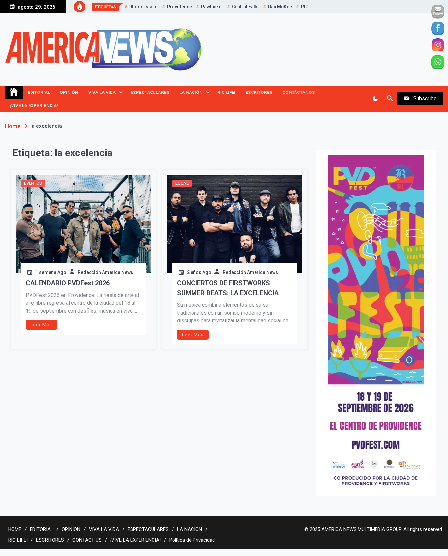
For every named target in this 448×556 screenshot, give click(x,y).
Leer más (41, 324)
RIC (304, 6)
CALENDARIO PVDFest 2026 (68, 283)
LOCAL (182, 183)
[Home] (14, 92)
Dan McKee (280, 6)
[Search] (389, 98)
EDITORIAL (39, 92)
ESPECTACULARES (150, 92)
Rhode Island (143, 6)
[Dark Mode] (375, 98)
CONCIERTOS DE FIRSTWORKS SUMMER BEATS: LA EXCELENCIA (228, 288)
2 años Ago (199, 272)
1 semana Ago (50, 272)
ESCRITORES (259, 92)
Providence (179, 6)
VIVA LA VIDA (102, 92)
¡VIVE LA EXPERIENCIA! (34, 105)
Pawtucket (212, 6)
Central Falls (245, 6)
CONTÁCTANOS (298, 92)
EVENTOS (33, 183)
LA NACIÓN (191, 92)
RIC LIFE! (226, 92)
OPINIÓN (69, 92)
